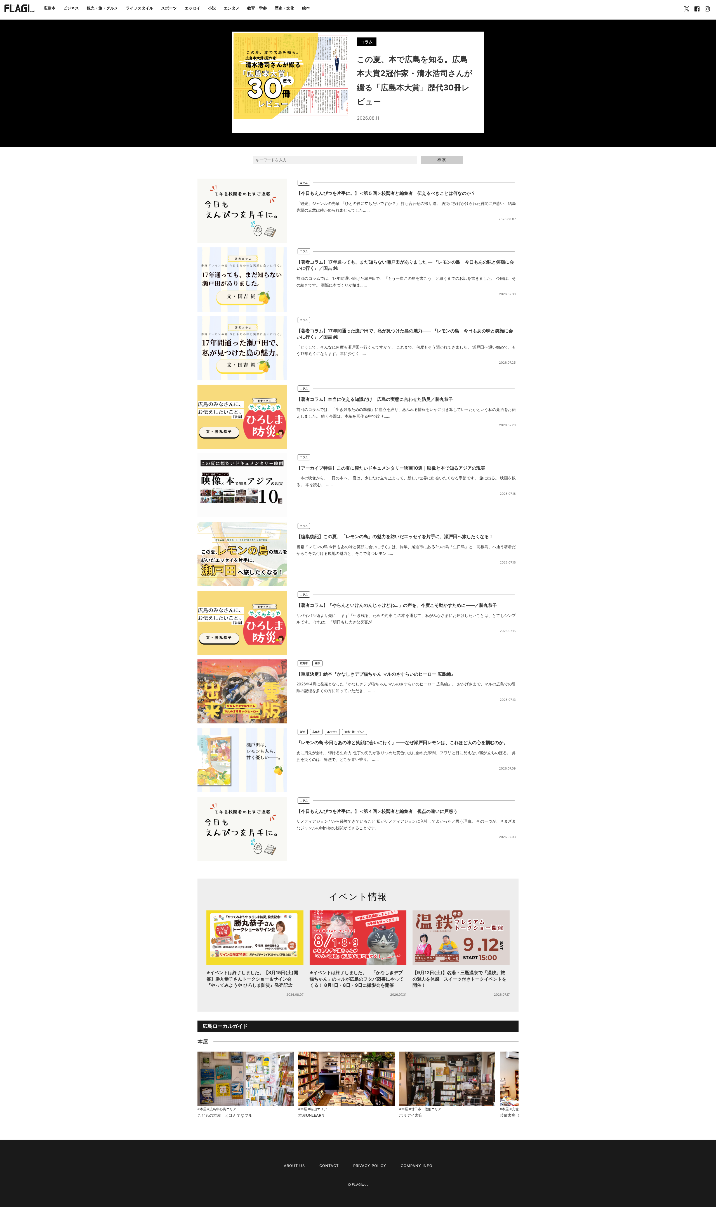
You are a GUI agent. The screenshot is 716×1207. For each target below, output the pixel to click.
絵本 (306, 8)
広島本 (49, 8)
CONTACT (329, 1165)
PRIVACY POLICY (369, 1165)
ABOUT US (294, 1165)
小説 (212, 8)
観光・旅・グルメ (102, 8)
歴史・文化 (284, 8)
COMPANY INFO (416, 1165)
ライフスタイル (139, 8)
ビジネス (71, 8)
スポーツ (169, 8)
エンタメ (231, 8)
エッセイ (192, 8)
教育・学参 (257, 8)
